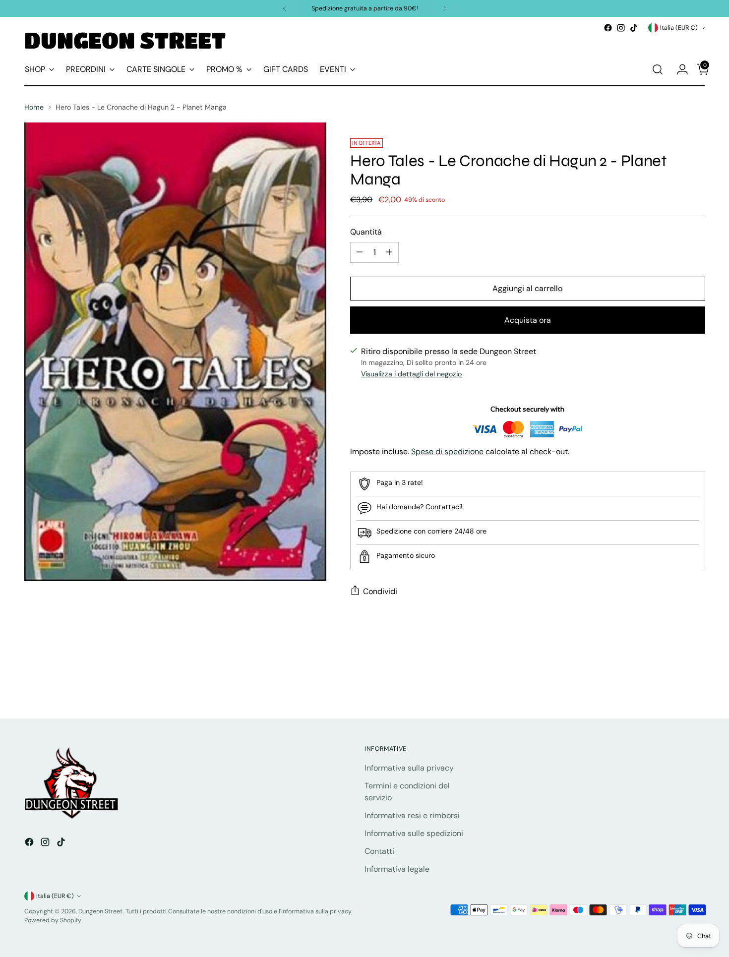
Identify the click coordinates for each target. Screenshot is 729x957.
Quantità (366, 232)
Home (34, 107)
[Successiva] (445, 8)
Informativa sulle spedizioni (413, 833)
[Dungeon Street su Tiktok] (633, 27)
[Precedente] (285, 8)
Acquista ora (527, 320)
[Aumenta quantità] (389, 252)
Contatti (379, 851)
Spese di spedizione (447, 451)
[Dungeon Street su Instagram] (620, 27)
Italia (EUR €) (679, 28)
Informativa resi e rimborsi (412, 815)
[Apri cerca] (658, 69)
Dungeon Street (100, 911)
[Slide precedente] (674, 684)
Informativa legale (396, 869)
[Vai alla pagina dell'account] (678, 69)
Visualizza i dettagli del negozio (411, 373)
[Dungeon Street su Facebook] (608, 27)
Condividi (380, 591)
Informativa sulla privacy (409, 768)
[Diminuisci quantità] (359, 252)
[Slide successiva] (696, 683)
